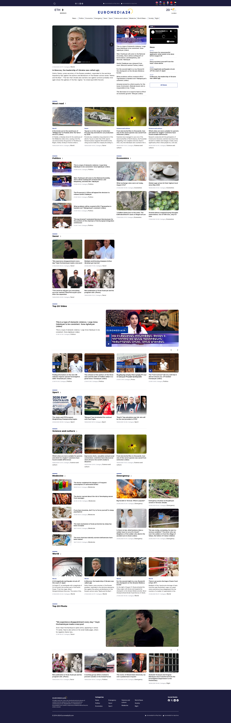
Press (69, 379)
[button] (112, 45)
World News (139, 700)
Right (157, 18)
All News (163, 85)
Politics (81, 18)
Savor (105, 18)
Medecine (132, 18)
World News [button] (141, 18)
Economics (89, 18)
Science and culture (121, 18)
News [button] (74, 18)
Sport (111, 18)
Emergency (98, 18)
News (97, 700)
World (169, 145)
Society (151, 18)
